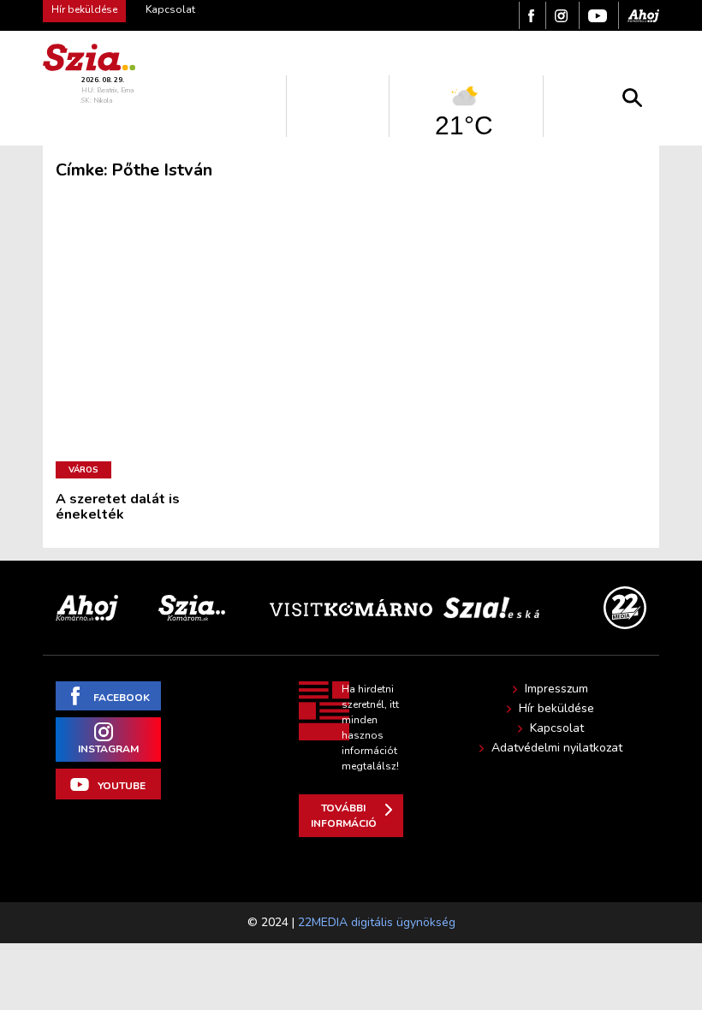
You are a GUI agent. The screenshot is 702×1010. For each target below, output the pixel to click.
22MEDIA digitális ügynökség (376, 922)
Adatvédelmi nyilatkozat (556, 748)
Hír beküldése (556, 708)
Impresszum (556, 689)
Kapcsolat (170, 9)
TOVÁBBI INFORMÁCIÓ (344, 815)
